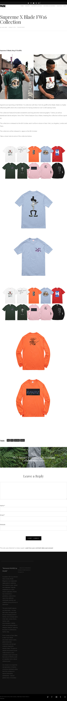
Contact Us (21, 572)
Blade (8, 440)
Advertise (27, 568)
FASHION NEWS (21, 27)
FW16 (12, 440)
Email (2, 515)
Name (2, 505)
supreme (22, 440)
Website (2, 524)
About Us (21, 568)
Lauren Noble (4, 27)
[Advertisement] (19, 43)
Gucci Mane (16, 440)
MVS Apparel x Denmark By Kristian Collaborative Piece (33, 457)
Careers (20, 570)
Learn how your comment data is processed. (39, 548)
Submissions (26, 570)
